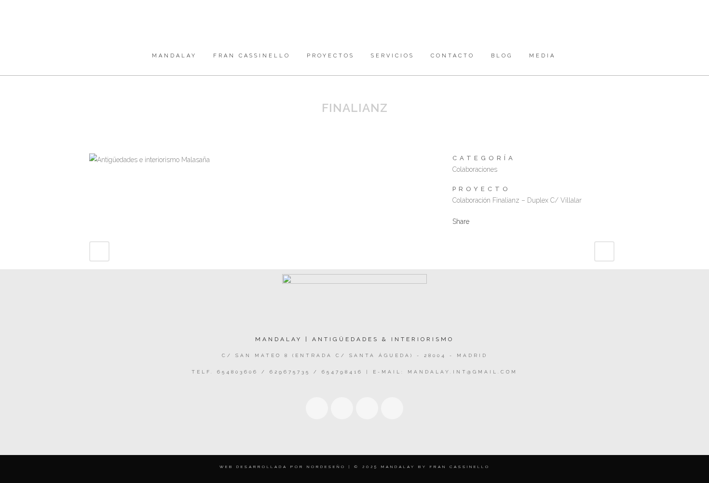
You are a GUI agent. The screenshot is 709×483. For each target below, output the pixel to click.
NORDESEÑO (326, 466)
